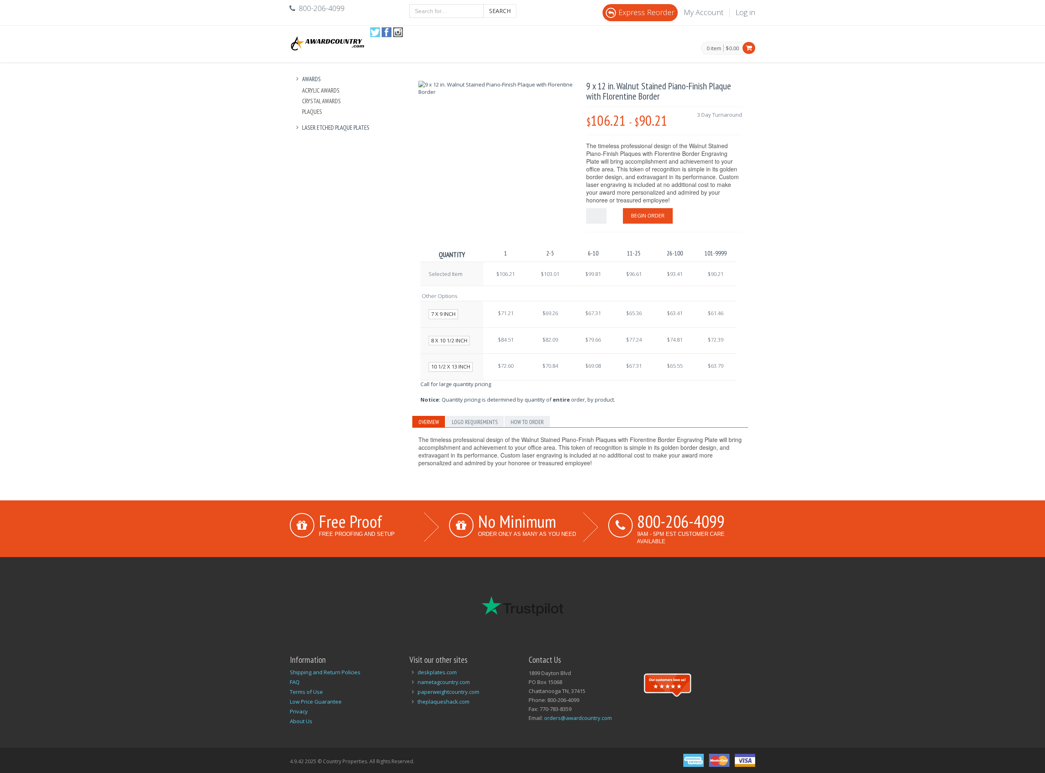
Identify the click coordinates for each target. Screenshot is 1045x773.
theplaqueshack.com (443, 701)
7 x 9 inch (443, 314)
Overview (428, 422)
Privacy (299, 711)
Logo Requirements (475, 422)
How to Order (527, 422)
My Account (703, 12)
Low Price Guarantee (316, 701)
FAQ (295, 682)
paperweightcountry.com (448, 691)
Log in (745, 12)
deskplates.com (437, 672)
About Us (301, 721)
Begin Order (648, 215)
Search (500, 11)
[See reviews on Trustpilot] (667, 684)
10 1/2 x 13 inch (450, 366)
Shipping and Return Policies (325, 672)
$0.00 (732, 48)
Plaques (312, 112)
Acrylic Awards (321, 90)
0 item (714, 48)
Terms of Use (306, 691)
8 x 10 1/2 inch (449, 340)
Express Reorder (646, 12)
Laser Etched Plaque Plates (335, 127)
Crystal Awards (321, 101)
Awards (311, 79)
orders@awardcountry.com (578, 718)
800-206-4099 (681, 521)
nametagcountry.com (444, 682)
